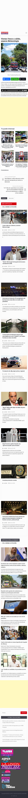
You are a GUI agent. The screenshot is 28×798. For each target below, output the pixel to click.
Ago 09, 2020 (12, 448)
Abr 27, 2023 (12, 266)
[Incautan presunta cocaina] (14, 471)
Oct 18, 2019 (12, 411)
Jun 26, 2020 (12, 304)
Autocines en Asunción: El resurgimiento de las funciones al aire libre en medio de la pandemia (13, 300)
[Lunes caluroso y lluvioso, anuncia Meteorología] (14, 217)
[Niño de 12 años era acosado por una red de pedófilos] (14, 607)
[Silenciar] (22, 90)
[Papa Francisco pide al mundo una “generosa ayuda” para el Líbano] (14, 435)
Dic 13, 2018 (12, 374)
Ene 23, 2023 (12, 522)
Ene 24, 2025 (12, 483)
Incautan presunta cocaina (9, 480)
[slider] (25, 90)
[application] (14, 90)
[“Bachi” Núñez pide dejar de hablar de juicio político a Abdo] (14, 399)
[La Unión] (4, 32)
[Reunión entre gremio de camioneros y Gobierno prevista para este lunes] (14, 582)
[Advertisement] (14, 14)
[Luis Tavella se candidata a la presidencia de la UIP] (14, 660)
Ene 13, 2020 (12, 229)
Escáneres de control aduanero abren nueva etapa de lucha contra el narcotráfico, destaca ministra (13, 565)
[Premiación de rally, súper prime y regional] (14, 362)
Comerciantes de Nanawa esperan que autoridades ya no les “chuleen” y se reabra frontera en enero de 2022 (13, 336)
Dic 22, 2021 (12, 340)
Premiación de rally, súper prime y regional (13, 371)
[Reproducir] (2, 90)
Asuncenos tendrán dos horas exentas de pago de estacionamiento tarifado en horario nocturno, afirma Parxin (13, 518)
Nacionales (11, 198)
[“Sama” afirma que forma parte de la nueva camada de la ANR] (14, 253)
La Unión (5, 229)
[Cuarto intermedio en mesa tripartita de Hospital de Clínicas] (14, 633)
